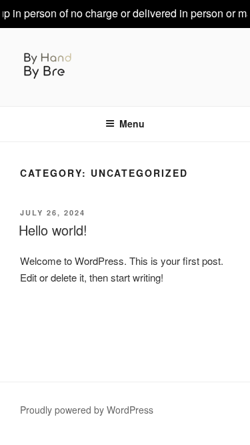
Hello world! (53, 230)
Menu (132, 123)
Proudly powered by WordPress (86, 409)
